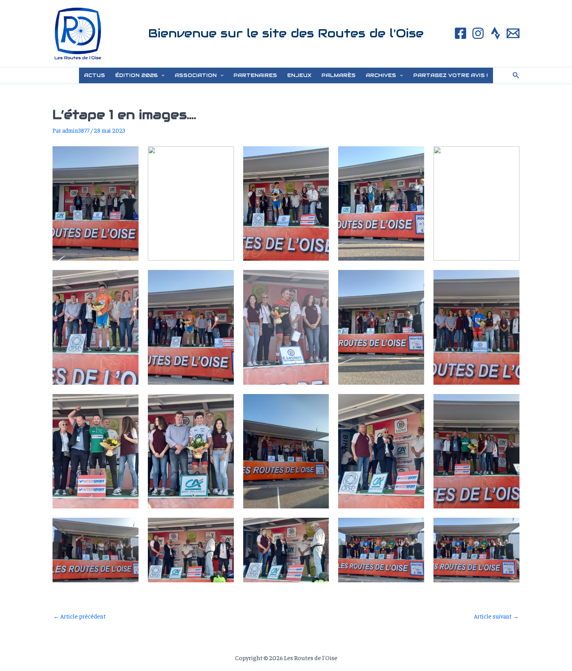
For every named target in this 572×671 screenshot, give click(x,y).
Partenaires (255, 75)
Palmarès (338, 75)
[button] (161, 75)
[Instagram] (478, 33)
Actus (94, 75)
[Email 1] (513, 33)
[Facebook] (460, 33)
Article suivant (496, 616)
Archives (381, 75)
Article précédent (79, 616)
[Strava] (495, 33)
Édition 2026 (136, 75)
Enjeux (299, 75)
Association (196, 75)
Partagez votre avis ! (450, 75)
